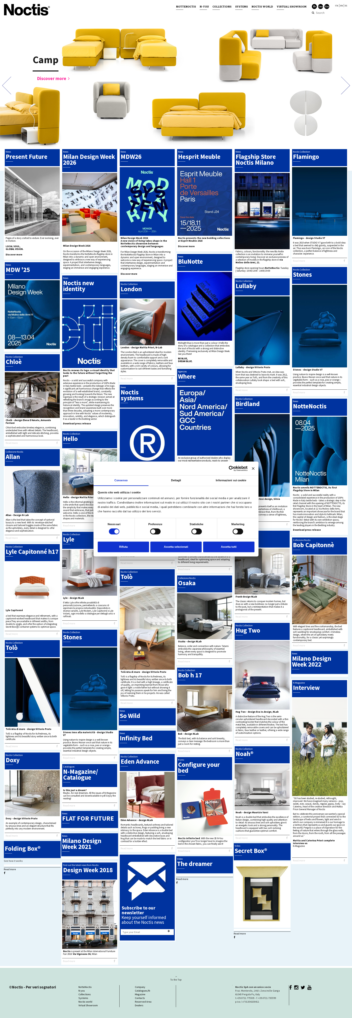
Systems (241, 6)
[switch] (155, 532)
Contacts (140, 998)
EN (341, 5)
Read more (299, 260)
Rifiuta (123, 546)
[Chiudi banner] (253, 468)
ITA (336, 5)
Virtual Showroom (292, 6)
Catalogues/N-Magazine (143, 992)
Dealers (139, 1005)
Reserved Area (143, 1001)
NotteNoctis (186, 6)
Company (140, 987)
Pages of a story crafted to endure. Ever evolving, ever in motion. (32, 239)
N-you (204, 6)
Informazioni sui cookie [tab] (231, 480)
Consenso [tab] (121, 480)
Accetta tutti (228, 546)
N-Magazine (299, 846)
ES (346, 5)
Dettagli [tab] (176, 480)
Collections (222, 6)
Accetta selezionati (176, 546)
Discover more (51, 78)
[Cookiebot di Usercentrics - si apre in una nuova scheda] (231, 468)
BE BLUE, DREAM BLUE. (185, 360)
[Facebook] (344, 260)
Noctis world (262, 6)
